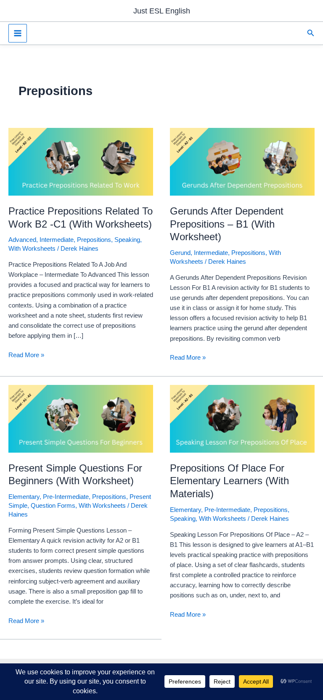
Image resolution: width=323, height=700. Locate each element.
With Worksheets (32, 248)
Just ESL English (161, 10)
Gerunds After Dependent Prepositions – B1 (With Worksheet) (226, 224)
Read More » (26, 355)
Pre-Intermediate (66, 496)
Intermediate (57, 239)
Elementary (24, 496)
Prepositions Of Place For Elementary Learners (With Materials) (229, 481)
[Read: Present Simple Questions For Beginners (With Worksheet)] (80, 418)
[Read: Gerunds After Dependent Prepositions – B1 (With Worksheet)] (242, 161)
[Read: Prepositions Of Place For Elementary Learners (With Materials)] (242, 418)
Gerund (180, 252)
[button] (311, 33)
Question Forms (53, 505)
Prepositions (94, 239)
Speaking (127, 239)
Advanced (22, 239)
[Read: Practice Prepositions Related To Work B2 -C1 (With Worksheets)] (80, 161)
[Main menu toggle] (17, 33)
